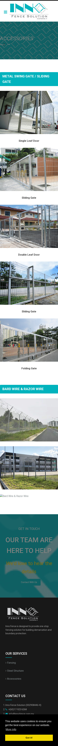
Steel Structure (15, 670)
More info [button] (11, 729)
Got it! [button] (29, 737)
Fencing (11, 662)
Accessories (13, 678)
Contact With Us (29, 582)
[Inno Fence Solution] (29, 11)
